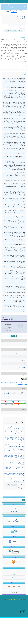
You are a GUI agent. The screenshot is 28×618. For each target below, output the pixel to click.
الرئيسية (24, 6)
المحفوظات (17, 6)
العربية (24, 500)
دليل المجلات (14, 508)
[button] (23, 402)
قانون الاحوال (7, 30)
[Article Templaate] (14, 533)
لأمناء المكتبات (14, 577)
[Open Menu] (1, 1)
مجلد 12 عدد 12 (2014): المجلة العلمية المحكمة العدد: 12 (10, 6)
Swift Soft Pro (7, 601)
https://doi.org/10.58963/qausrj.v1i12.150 (16, 25)
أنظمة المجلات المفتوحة (14, 592)
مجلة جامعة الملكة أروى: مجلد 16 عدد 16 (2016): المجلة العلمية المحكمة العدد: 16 (14, 451)
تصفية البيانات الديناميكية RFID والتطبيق (14, 473)
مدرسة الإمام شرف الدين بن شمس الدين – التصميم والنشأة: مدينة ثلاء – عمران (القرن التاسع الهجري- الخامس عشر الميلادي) (14, 438)
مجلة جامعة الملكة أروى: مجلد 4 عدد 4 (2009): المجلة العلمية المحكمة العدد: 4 (14, 458)
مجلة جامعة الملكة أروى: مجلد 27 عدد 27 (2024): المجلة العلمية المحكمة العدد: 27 (14, 446)
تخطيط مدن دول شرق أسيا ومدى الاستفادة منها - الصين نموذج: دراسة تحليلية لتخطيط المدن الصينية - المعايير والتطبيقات (14, 456)
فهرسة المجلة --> (14, 511)
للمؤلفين (14, 574)
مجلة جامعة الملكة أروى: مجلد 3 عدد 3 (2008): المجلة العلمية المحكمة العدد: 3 (14, 433)
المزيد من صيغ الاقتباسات (7, 396)
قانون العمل (20, 30)
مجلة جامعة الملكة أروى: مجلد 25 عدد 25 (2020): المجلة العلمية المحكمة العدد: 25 (14, 474)
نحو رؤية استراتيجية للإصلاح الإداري (11, 462)
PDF (13, 336)
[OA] (14, 564)
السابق (20, 485)
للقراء (14, 571)
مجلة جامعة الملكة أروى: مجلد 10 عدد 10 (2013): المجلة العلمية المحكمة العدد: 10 (14, 428)
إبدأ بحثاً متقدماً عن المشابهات (14, 488)
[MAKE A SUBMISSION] (14, 523)
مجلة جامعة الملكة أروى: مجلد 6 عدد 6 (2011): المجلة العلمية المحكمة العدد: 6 (14, 440)
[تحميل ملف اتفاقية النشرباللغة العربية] (14, 543)
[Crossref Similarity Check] (14, 553)
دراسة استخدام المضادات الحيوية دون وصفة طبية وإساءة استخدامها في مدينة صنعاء (14, 444)
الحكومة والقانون (22, 367)
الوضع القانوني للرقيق (14, 30)
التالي (8, 485)
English (19, 500)
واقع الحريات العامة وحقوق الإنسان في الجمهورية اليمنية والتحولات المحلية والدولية (14, 450)
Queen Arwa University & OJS (14, 599)
